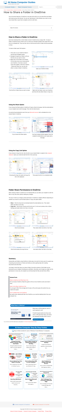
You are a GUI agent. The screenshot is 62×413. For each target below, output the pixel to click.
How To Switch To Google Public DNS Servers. (46, 362)
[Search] (56, 7)
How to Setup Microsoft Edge (31, 380)
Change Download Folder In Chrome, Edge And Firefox (15, 342)
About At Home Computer (16, 411)
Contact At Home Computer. (30, 411)
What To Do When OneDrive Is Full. (18, 286)
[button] (15, 7)
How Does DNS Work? (15, 379)
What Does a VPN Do (38, 319)
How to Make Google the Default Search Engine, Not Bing (31, 342)
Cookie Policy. (41, 411)
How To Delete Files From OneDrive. (18, 292)
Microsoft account (34, 112)
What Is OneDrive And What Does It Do (19, 280)
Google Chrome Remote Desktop (46, 342)
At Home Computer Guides (21, 2)
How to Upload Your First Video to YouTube (16, 362)
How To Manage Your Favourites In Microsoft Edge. (46, 380)
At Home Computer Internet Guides (30, 321)
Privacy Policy (48, 411)
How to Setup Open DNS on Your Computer (31, 362)
